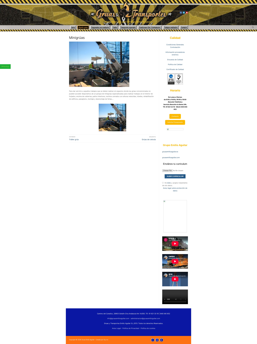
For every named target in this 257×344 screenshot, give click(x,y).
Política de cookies (147, 328)
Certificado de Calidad (175, 69)
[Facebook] (181, 12)
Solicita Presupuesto (175, 122)
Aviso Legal (116, 328)
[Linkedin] (184, 12)
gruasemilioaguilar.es (170, 152)
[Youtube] (187, 12)
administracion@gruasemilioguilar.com (145, 318)
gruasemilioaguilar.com (171, 157)
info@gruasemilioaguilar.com (118, 318)
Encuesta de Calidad (175, 60)
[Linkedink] (161, 340)
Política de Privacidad (131, 328)
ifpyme (106, 339)
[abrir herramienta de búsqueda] (253, 27)
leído (169, 183)
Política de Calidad (175, 64)
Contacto (175, 116)
